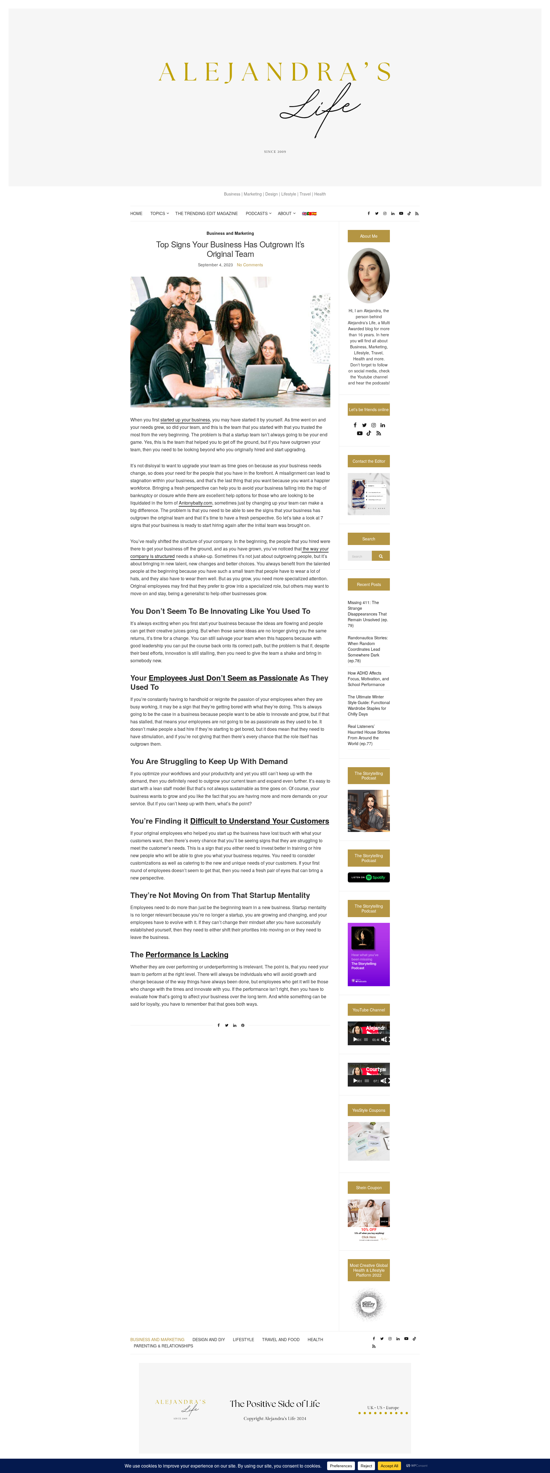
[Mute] (384, 1039)
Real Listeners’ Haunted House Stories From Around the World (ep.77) (369, 734)
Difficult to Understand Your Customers (259, 820)
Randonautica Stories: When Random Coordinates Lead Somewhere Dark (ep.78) (368, 649)
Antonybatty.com (195, 502)
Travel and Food (281, 1339)
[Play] (355, 1039)
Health (315, 1339)
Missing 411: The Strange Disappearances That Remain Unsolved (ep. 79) (368, 613)
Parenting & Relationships (163, 1346)
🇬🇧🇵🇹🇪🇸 (309, 213)
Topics (157, 213)
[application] (369, 1033)
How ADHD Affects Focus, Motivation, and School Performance (368, 678)
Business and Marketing (230, 233)
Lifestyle (243, 1339)
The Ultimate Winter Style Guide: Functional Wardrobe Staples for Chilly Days (369, 705)
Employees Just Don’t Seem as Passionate (223, 677)
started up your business (185, 419)
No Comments (250, 264)
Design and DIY (208, 1339)
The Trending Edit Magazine (206, 213)
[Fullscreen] (388, 1039)
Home (136, 213)
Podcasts (257, 213)
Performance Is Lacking (187, 954)
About (285, 213)
